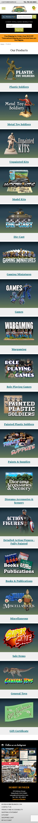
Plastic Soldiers (19, 86)
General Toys (19, 693)
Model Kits (19, 199)
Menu (4, 8)
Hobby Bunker (19, 9)
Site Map (5, 815)
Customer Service (9, 2)
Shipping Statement (10, 812)
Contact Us (6, 807)
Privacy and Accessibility (12, 809)
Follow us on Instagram (15, 745)
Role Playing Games (19, 386)
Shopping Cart (8, 817)
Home (2, 44)
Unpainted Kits (19, 161)
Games (19, 311)
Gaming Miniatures (19, 274)
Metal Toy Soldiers (19, 124)
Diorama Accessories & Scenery (19, 500)
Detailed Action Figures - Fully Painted (19, 541)
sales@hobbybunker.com (19, 795)
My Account (7, 820)
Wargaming (19, 349)
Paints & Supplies (19, 461)
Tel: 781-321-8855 (19, 797)
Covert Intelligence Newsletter (19, 22)
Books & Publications (19, 581)
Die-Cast (19, 236)
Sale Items (19, 656)
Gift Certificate (19, 731)
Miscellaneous (19, 618)
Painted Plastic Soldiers (19, 424)
